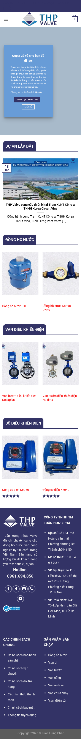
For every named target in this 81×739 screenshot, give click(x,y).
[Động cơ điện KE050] (20, 457)
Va (52, 662)
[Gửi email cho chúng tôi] (24, 588)
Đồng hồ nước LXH (14, 306)
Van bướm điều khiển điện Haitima (60, 397)
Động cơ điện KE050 (15, 489)
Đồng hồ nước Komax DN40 (57, 307)
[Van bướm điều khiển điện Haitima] (61, 363)
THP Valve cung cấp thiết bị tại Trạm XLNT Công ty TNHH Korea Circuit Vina (40, 206)
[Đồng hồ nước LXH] (20, 273)
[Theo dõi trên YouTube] (20, 598)
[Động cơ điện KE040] (61, 457)
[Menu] (5, 19)
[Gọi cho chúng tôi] (31, 588)
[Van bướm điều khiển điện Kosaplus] (20, 363)
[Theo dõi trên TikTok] (16, 588)
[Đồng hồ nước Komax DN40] (61, 273)
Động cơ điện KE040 (56, 489)
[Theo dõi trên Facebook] (8, 588)
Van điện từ (57, 700)
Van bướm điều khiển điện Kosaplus (19, 397)
